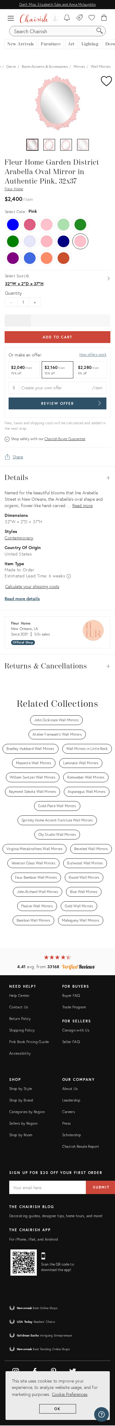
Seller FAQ (71, 1041)
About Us (70, 1088)
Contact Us (18, 1007)
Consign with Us (75, 1030)
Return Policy (20, 1018)
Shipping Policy (22, 1030)
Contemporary (19, 538)
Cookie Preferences (69, 1394)
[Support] (101, 1414)
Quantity (13, 293)
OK (57, 1409)
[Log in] (54, 18)
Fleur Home (14, 189)
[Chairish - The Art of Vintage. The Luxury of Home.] (34, 18)
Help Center (19, 995)
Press (66, 1123)
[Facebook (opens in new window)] (34, 1370)
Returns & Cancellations (57, 666)
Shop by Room (20, 1135)
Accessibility (20, 1053)
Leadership (71, 1100)
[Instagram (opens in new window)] (15, 1370)
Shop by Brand (21, 1100)
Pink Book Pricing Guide (29, 1041)
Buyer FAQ (71, 995)
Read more (82, 505)
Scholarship (71, 1135)
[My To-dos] (67, 18)
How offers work (92, 354)
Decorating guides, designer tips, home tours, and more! (56, 1216)
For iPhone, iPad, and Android (33, 1239)
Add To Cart (57, 337)
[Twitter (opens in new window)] (72, 1370)
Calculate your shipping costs (32, 586)
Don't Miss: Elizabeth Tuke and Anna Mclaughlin (57, 4)
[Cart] (104, 18)
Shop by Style (20, 1088)
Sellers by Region (23, 1123)
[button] (12, 18)
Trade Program (74, 1007)
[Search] (100, 31)
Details (57, 478)
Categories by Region (27, 1111)
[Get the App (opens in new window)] (23, 1262)
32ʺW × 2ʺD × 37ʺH (24, 284)
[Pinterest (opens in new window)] (53, 1370)
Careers (68, 1111)
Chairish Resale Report (80, 1146)
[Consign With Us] (79, 18)
